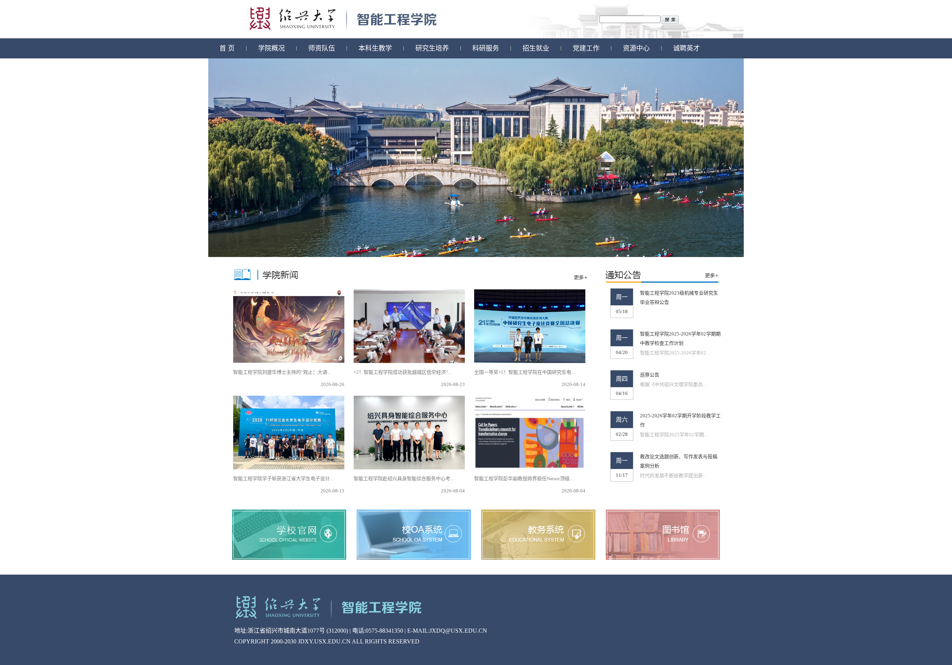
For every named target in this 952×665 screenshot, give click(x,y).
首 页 (227, 48)
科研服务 (485, 48)
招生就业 (535, 48)
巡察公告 (649, 375)
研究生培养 (432, 48)
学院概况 (271, 48)
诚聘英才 (686, 48)
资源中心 (636, 48)
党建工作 (586, 48)
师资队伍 (321, 48)
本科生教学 (375, 48)
